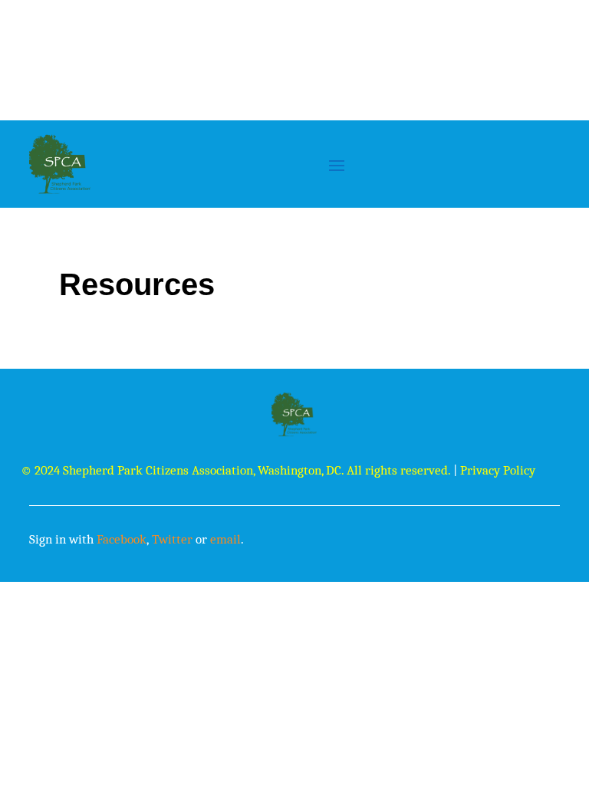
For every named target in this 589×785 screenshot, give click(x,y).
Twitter (172, 539)
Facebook (121, 539)
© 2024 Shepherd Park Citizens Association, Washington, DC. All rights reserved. (235, 470)
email (225, 539)
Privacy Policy (497, 470)
